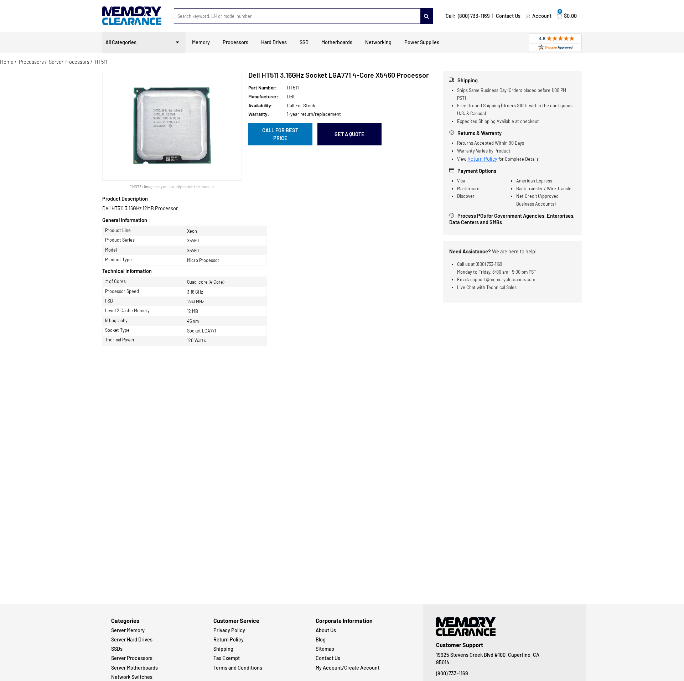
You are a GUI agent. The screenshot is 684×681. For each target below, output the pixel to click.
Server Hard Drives (131, 639)
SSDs (117, 649)
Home (7, 62)
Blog (321, 639)
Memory (201, 42)
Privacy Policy (229, 630)
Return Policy (482, 159)
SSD (304, 42)
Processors (235, 42)
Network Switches (131, 677)
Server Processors (69, 62)
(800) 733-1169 (474, 16)
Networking (378, 42)
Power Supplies (421, 42)
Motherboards (336, 42)
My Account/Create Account (347, 668)
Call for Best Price (280, 134)
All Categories (120, 42)
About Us (326, 630)
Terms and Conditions (237, 668)
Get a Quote (349, 134)
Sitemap (325, 649)
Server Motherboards (134, 668)
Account (541, 16)
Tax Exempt (226, 658)
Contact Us (508, 16)
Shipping (223, 649)
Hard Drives (274, 42)
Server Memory (128, 630)
